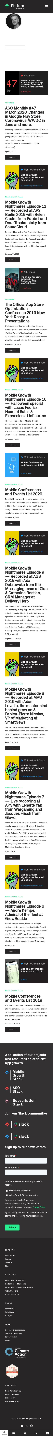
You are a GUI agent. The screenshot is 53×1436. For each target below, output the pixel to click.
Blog (7, 1266)
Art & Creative (12, 1291)
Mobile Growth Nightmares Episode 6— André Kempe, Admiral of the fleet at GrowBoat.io (24, 910)
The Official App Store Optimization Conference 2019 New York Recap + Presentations (25, 313)
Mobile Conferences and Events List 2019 (23, 998)
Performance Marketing (15, 1284)
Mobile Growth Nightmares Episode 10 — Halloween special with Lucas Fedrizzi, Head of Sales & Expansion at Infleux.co (25, 405)
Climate (8, 1263)
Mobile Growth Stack (14, 197)
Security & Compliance (15, 1330)
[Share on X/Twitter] (25, 1433)
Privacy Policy (11, 1337)
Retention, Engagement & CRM (19, 1287)
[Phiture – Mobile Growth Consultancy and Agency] (14, 6)
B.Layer (8, 1316)
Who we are (10, 1256)
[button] (46, 6)
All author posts (15, 47)
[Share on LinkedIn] (13, 1433)
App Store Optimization (15, 1280)
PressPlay (9, 1309)
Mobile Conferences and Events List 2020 (23, 492)
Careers (8, 1259)
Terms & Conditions (13, 1334)
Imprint (8, 1340)
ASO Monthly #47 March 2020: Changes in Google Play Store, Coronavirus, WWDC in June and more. (25, 116)
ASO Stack (9, 103)
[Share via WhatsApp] (36, 1433)
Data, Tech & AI (12, 1294)
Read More (12, 157)
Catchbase (9, 1312)
